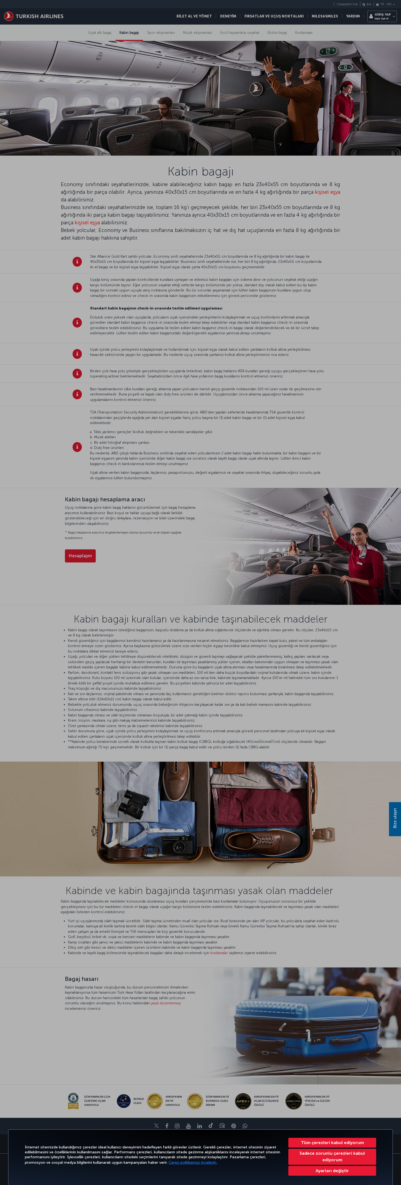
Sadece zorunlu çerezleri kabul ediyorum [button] (332, 1156)
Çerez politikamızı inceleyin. (193, 1162)
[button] (332, 1171)
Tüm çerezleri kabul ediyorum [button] (332, 1142)
